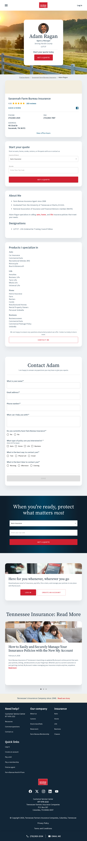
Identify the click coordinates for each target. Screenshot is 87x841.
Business (57, 729)
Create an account (12, 752)
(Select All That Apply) (13, 443)
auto (38, 214)
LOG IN (28, 592)
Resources (9, 721)
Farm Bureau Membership (39, 734)
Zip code (11, 166)
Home (56, 719)
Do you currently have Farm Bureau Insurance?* (26, 431)
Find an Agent (24, 77)
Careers (33, 719)
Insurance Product (14, 155)
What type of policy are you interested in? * (25, 440)
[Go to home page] (43, 7)
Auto (56, 714)
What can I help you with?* (18, 414)
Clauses (57, 734)
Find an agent (10, 767)
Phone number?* (14, 403)
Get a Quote (43, 542)
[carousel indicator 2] (43, 689)
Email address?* (13, 392)
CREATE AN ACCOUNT (51, 592)
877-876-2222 (10, 716)
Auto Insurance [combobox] (15, 159)
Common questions (12, 727)
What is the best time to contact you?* (23, 462)
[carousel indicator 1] (41, 689)
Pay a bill (8, 757)
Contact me (43, 340)
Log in (79, 5)
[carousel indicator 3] (46, 689)
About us (33, 714)
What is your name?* (15, 381)
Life (55, 724)
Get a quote (43, 57)
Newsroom (34, 729)
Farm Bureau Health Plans (15, 772)
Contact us (9, 732)
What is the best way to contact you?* (23, 452)
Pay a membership (12, 762)
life (51, 214)
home (43, 214)
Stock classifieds (36, 724)
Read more (12, 668)
